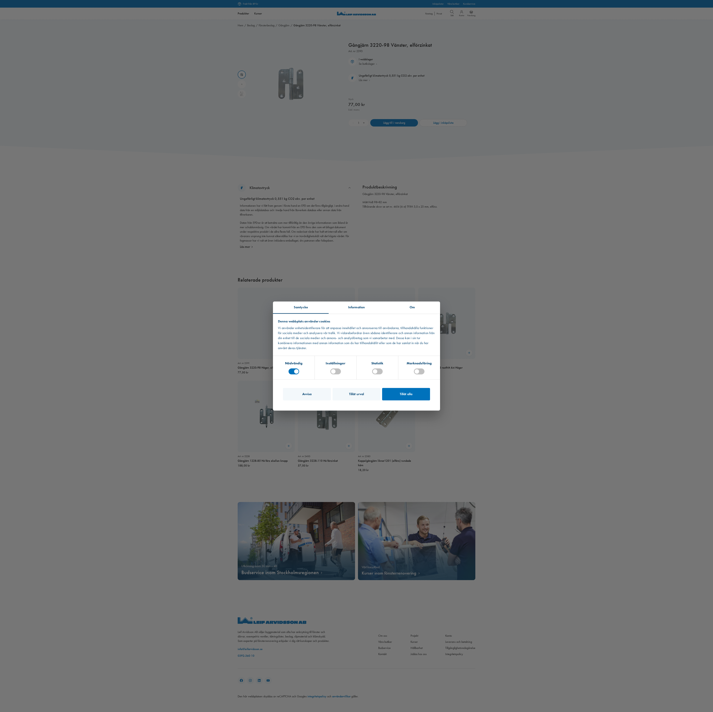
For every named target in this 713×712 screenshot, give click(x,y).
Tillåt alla (406, 394)
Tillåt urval (356, 394)
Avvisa (307, 394)
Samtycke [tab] (301, 307)
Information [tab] (356, 307)
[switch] (335, 371)
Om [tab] (412, 307)
